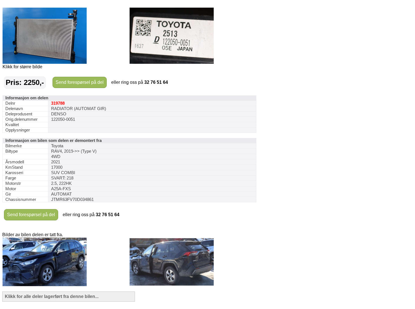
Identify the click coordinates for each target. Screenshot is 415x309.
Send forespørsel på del (80, 82)
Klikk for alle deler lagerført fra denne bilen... (52, 296)
